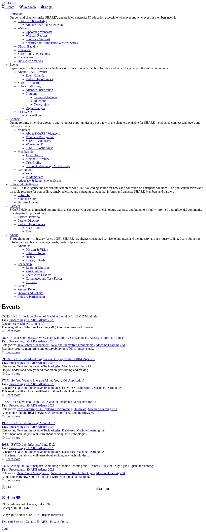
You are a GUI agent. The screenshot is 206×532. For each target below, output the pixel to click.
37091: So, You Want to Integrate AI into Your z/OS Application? (43, 380)
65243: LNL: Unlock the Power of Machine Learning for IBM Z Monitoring (50, 316)
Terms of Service (12, 521)
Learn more (13, 331)
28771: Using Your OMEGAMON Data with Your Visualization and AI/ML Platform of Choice (63, 337)
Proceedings (17, 320)
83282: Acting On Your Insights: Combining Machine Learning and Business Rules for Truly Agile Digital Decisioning (77, 466)
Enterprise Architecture (77, 387)
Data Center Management (33, 345)
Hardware (80, 409)
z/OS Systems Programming (54, 409)
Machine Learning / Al (31, 323)
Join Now (29, 7)
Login (48, 7)
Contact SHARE (36, 521)
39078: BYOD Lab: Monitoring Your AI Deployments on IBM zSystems (48, 359)
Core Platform (26, 409)
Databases (68, 430)
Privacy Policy (59, 521)
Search (9, 7)
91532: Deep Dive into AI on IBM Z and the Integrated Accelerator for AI (49, 401)
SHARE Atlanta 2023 (40, 320)
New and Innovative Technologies (73, 345)
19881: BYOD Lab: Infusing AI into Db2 (28, 423)
